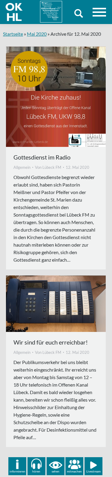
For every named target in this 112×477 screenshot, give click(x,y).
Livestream (93, 471)
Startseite (13, 34)
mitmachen (74, 471)
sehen (55, 471)
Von (48, 167)
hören (36, 471)
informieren (17, 471)
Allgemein (21, 167)
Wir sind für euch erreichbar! (50, 342)
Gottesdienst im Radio (41, 157)
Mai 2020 (37, 34)
